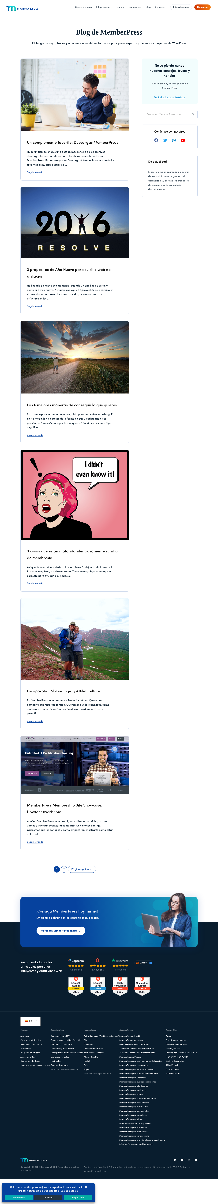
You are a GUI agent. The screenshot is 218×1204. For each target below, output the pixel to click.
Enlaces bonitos (172, 1069)
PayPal (87, 1061)
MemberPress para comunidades (134, 1111)
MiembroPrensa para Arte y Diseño (134, 1124)
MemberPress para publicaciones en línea (137, 1082)
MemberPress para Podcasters (132, 1078)
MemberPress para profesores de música (137, 1099)
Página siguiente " (82, 870)
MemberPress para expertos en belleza (136, 1069)
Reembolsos (117, 1167)
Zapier (87, 1069)
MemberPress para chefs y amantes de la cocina (140, 1061)
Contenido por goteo (60, 1057)
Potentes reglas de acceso (62, 1049)
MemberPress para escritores (132, 1090)
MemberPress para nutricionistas (133, 1107)
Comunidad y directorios (61, 1045)
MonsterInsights (91, 1057)
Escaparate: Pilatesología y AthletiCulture (63, 691)
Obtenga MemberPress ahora (59, 931)
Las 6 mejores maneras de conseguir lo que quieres (72, 405)
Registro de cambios (175, 1061)
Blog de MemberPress (30, 1061)
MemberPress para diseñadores (133, 1132)
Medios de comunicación (31, 1045)
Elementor (88, 1045)
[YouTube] (196, 1160)
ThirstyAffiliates (173, 1074)
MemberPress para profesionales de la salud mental (142, 1140)
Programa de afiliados (30, 1053)
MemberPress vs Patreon (130, 1057)
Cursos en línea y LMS (60, 1036)
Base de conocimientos (176, 1040)
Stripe (86, 1065)
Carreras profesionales (30, 1040)
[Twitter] (175, 1160)
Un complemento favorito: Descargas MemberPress (72, 143)
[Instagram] (189, 1160)
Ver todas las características (169, 97)
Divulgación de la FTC (165, 1167)
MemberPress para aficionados (133, 1128)
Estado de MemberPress (176, 1045)
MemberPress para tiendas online (134, 1136)
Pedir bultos (56, 1061)
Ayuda (168, 1036)
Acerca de (24, 1036)
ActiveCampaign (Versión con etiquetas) (101, 1036)
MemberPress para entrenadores (134, 1103)
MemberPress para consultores (133, 1115)
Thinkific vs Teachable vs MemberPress (136, 1049)
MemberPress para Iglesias (131, 1119)
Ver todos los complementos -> (97, 1074)
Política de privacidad (96, 1167)
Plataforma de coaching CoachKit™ (66, 1040)
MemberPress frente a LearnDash (134, 1045)
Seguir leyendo (35, 172)
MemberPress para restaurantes (133, 1065)
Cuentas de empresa (60, 1065)
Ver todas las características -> (64, 1069)
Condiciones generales (138, 1167)
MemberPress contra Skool (131, 1040)
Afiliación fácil (172, 1065)
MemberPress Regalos (94, 1053)
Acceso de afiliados (28, 1057)
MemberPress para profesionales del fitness (138, 1074)
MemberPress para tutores (131, 1094)
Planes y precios (173, 1049)
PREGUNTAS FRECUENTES (177, 1057)
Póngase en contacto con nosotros (35, 1065)
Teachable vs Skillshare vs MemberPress (137, 1053)
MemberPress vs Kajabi (129, 1036)
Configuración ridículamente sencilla (67, 1053)
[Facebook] (182, 1160)
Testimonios (25, 1049)
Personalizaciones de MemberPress (181, 1053)
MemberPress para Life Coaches (133, 1086)
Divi (85, 1040)
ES (30, 1021)
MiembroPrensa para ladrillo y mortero (136, 1144)
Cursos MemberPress (93, 1049)
